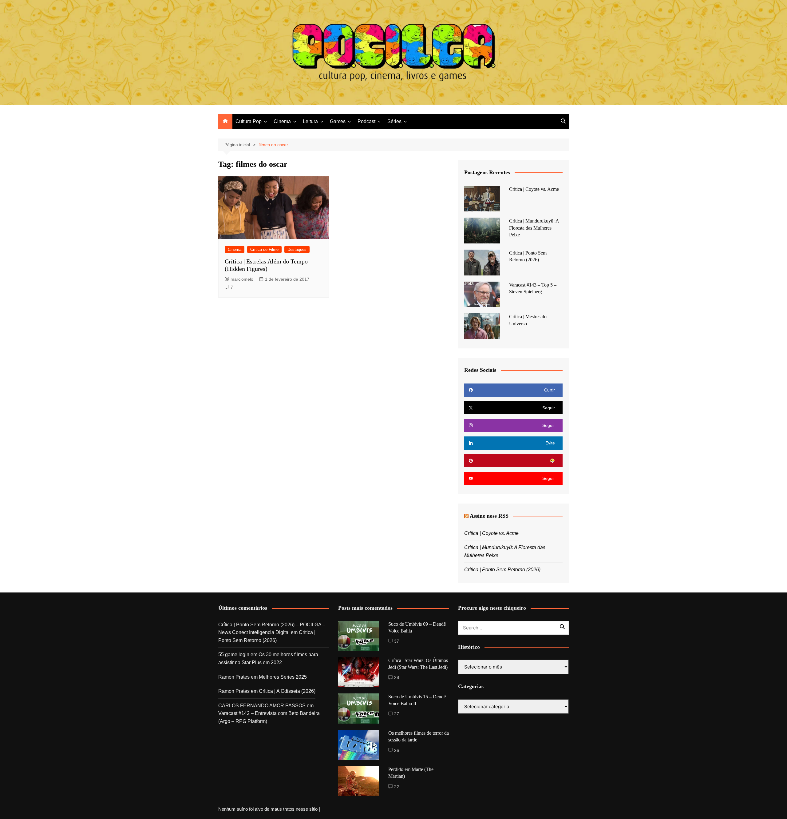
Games (338, 121)
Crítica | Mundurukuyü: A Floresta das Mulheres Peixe (534, 227)
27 (396, 713)
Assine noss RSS (489, 516)
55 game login (233, 654)
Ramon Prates (234, 677)
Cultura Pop (248, 121)
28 (396, 677)
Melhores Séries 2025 (283, 677)
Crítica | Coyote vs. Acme (534, 189)
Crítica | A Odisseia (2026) (287, 691)
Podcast (366, 121)
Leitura (310, 121)
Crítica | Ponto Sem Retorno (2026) (502, 569)
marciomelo (242, 279)
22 (396, 786)
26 (396, 750)
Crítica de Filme (264, 249)
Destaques (296, 249)
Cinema (282, 121)
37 (396, 641)
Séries (394, 121)
